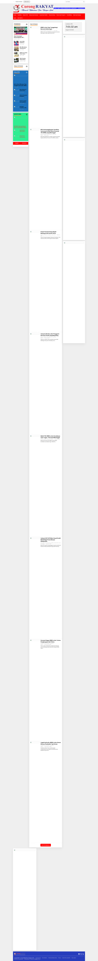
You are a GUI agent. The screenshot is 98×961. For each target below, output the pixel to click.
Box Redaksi (44, 957)
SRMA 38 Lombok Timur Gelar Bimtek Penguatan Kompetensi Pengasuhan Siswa (23, 53)
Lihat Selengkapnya (45, 845)
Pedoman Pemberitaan (18, 959)
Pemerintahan (49, 30)
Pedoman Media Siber (52, 957)
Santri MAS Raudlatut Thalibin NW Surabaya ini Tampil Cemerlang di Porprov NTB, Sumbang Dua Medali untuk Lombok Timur (23, 42)
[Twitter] (81, 954)
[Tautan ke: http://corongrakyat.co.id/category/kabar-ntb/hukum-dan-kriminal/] (26, 66)
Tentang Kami (38, 957)
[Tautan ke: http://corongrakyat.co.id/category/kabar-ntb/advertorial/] (26, 114)
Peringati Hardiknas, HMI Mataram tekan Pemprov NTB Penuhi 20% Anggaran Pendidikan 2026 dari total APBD (23, 107)
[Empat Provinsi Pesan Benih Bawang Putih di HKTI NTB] (58, 238)
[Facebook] (79, 954)
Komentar (24, 143)
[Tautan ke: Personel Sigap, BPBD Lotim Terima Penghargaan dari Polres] (35, 689)
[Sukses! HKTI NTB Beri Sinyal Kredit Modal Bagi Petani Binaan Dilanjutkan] (59, 546)
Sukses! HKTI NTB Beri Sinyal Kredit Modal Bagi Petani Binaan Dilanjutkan (51, 539)
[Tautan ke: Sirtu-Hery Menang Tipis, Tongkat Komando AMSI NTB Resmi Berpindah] (20, 79)
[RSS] (83, 954)
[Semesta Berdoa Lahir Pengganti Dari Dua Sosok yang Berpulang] (55, 340)
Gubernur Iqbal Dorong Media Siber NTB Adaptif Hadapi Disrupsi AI (23, 101)
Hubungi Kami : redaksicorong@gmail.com (32, 959)
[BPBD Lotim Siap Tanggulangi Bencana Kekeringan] (54, 33)
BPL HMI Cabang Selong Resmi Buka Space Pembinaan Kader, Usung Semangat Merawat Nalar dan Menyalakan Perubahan (23, 48)
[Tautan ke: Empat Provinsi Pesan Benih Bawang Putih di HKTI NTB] (35, 280)
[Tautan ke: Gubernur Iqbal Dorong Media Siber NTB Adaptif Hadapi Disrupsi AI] (16, 102)
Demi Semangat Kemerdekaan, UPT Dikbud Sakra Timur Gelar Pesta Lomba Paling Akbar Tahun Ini (20, 36)
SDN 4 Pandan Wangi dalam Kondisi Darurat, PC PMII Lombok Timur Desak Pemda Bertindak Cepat (23, 59)
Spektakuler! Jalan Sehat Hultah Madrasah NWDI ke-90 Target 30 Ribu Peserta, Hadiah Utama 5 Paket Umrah (23, 131)
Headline (44, 30)
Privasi (59, 957)
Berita (42, 30)
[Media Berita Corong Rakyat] (33, 8)
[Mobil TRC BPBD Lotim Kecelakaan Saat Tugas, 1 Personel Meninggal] (55, 441)
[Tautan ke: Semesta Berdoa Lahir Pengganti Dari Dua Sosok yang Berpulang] (35, 383)
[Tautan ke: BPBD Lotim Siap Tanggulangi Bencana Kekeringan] (35, 76)
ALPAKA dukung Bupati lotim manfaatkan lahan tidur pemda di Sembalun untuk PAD (20, 127)
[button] (84, 2)
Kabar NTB (53, 234)
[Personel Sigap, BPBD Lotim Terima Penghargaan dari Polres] (43, 648)
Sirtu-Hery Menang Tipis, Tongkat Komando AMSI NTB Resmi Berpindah (20, 85)
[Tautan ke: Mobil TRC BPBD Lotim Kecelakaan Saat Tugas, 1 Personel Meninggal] (35, 485)
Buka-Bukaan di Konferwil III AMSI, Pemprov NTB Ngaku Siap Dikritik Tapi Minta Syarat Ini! (23, 90)
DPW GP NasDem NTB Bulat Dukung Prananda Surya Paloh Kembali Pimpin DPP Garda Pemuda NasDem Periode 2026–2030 (23, 96)
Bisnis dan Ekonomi (44, 234)
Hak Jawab (74, 957)
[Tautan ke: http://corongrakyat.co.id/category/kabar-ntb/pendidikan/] (26, 24)
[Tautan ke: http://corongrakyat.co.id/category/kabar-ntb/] (26, 72)
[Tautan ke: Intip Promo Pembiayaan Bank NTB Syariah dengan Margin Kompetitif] (16, 137)
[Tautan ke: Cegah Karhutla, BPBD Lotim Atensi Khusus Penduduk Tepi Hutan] (35, 791)
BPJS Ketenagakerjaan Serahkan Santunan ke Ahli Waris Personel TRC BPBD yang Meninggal (50, 131)
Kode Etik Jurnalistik (66, 957)
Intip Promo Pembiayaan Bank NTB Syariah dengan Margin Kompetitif (23, 136)
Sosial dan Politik (50, 439)
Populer (17, 143)
